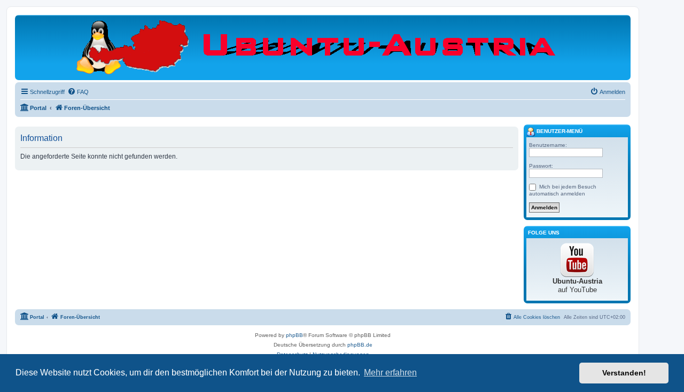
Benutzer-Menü (558, 131)
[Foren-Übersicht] (323, 47)
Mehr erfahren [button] (390, 372)
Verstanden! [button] (624, 373)
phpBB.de (359, 345)
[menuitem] (78, 91)
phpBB (294, 335)
